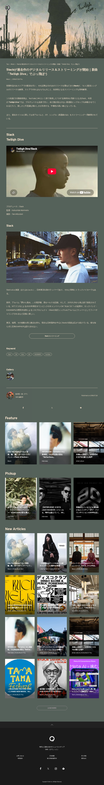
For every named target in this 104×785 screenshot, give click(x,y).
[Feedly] (63, 768)
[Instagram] (56, 768)
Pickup (10, 473)
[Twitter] (48, 768)
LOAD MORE (52, 708)
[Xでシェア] (52, 408)
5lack (9, 354)
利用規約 (20, 758)
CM (16, 354)
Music (13, 64)
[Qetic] (7, 7)
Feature (11, 418)
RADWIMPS (37, 354)
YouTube (47, 354)
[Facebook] (40, 768)
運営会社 (83, 758)
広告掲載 (51, 756)
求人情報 (83, 756)
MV (29, 354)
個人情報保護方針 (52, 758)
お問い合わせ (20, 756)
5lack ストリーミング (52, 336)
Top (7, 64)
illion (22, 354)
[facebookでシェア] (23, 408)
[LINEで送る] (80, 408)
